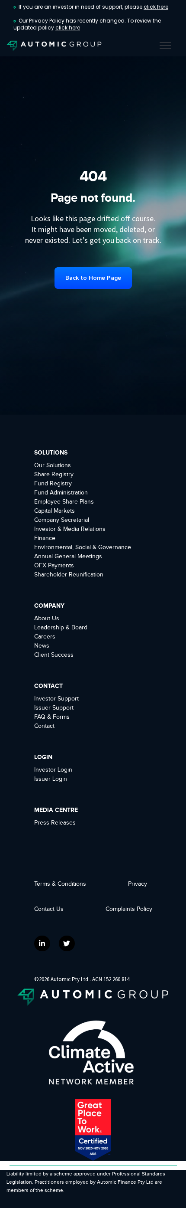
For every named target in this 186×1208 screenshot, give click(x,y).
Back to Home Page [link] (93, 278)
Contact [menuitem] (44, 726)
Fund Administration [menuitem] (61, 492)
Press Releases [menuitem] (55, 822)
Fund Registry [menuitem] (53, 483)
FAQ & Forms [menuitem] (52, 717)
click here (156, 6)
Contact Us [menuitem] (49, 909)
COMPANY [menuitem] (49, 605)
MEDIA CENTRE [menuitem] (56, 810)
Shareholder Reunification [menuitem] (68, 574)
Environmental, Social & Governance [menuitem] (82, 547)
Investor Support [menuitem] (56, 698)
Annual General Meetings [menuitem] (68, 556)
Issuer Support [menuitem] (54, 707)
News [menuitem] (41, 645)
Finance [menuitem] (44, 538)
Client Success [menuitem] (54, 654)
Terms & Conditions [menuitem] (60, 884)
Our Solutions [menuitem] (52, 465)
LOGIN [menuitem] (43, 757)
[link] (54, 45)
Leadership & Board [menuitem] (60, 627)
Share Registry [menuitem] (54, 474)
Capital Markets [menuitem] (54, 510)
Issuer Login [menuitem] (50, 779)
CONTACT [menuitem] (48, 686)
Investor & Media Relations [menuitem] (70, 529)
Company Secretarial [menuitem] (61, 520)
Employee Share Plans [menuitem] (64, 501)
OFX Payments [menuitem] (54, 565)
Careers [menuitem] (44, 636)
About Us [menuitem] (46, 618)
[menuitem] (134, 909)
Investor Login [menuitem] (53, 769)
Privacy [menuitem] (137, 884)
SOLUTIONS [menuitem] (50, 452)
